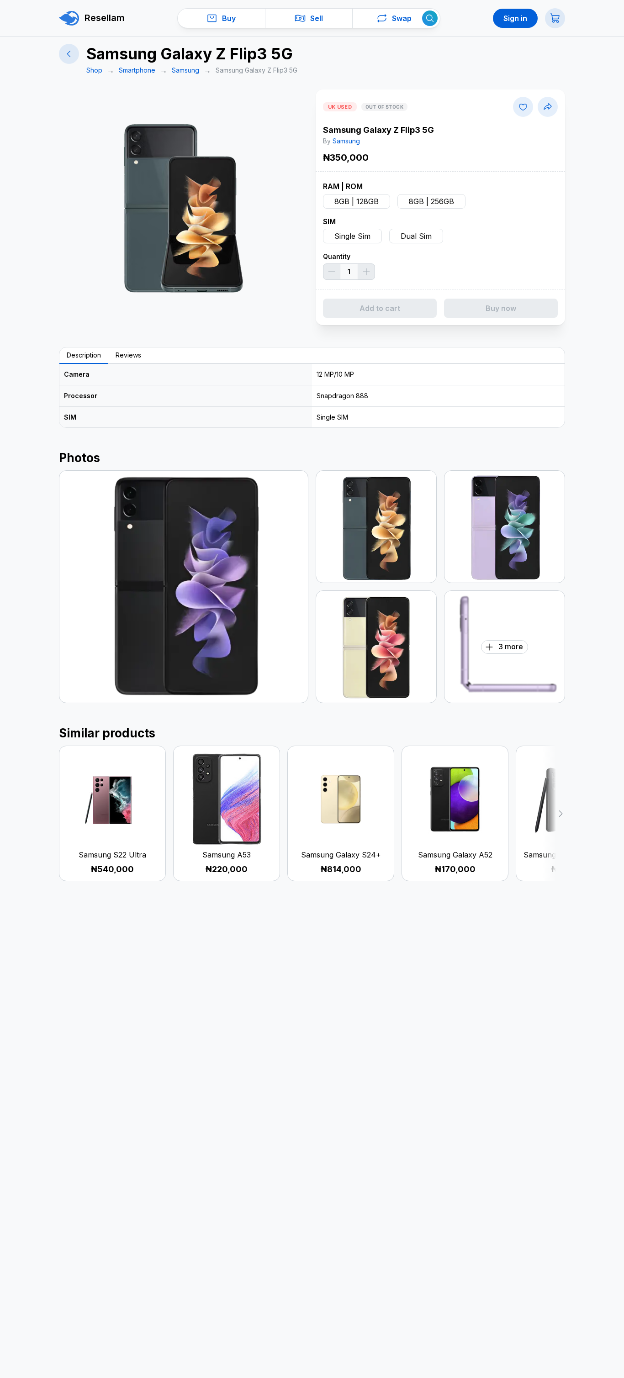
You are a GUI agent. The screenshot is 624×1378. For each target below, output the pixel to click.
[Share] (548, 107)
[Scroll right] (553, 813)
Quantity (336, 256)
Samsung (346, 141)
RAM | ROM (343, 186)
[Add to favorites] (523, 107)
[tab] (83, 355)
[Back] (69, 54)
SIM (329, 221)
